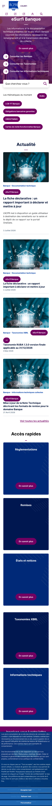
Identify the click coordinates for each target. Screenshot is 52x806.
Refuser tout (26, 796)
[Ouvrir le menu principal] (3, 5)
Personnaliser (26, 803)
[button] (41, 14)
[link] (17, 56)
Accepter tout (26, 790)
